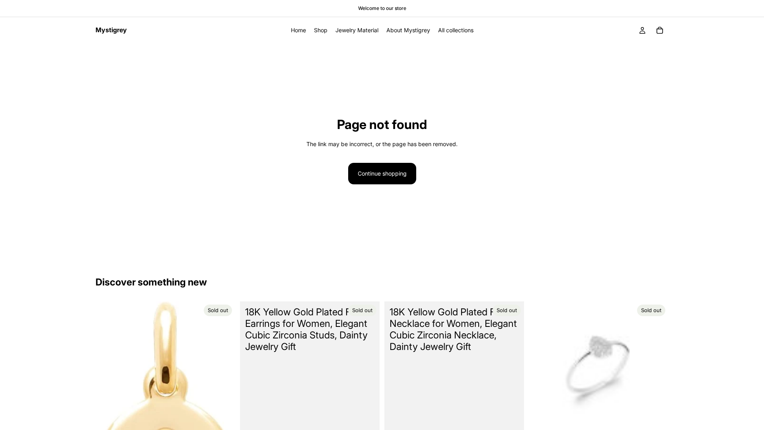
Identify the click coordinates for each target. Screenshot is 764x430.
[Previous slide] (541, 371)
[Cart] (659, 30)
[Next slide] (656, 371)
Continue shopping (382, 173)
